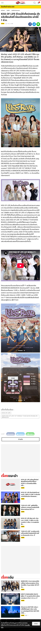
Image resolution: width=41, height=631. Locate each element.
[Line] (38, 24)
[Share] (30, 24)
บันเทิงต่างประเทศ (16, 10)
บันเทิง (8, 10)
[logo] (20, 2)
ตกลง (36, 623)
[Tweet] (34, 24)
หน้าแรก (3, 10)
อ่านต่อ (20, 439)
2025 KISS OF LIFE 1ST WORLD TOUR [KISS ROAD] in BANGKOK (19, 416)
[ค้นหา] (35, 3)
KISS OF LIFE (6, 413)
